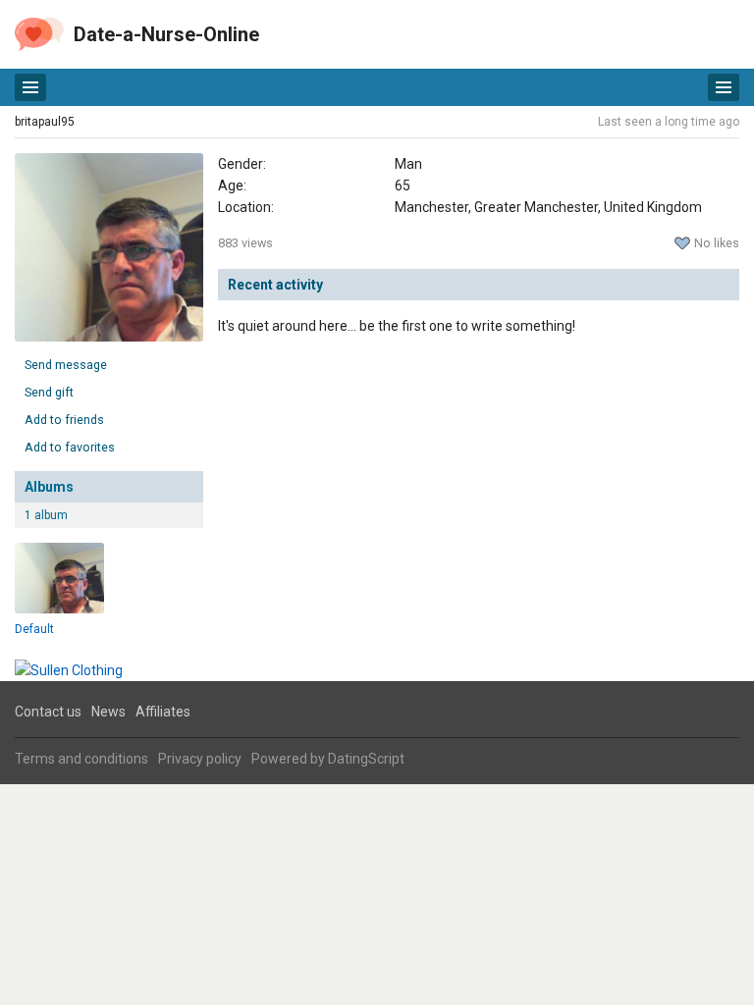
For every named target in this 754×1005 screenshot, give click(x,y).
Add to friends (64, 419)
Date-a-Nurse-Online (166, 34)
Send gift (49, 392)
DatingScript (366, 759)
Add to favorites (70, 447)
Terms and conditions (81, 759)
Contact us (48, 711)
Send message (66, 364)
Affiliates (162, 711)
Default (34, 629)
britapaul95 (45, 122)
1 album (46, 515)
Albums (49, 487)
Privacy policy (200, 759)
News (108, 711)
